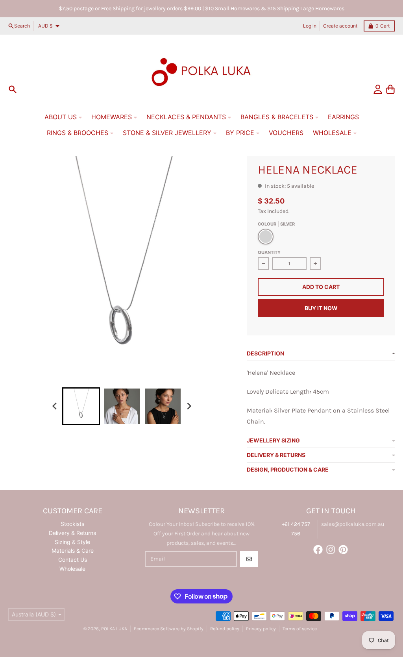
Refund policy (224, 628)
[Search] (12, 89)
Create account (340, 26)
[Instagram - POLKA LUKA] (330, 549)
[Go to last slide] (55, 406)
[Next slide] (188, 406)
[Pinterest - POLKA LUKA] (343, 549)
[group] (81, 406)
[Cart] (390, 89)
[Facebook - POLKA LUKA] (318, 549)
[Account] (378, 89)
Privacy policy (261, 628)
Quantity (269, 252)
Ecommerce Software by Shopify (168, 628)
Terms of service (300, 628)
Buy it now (321, 308)
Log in (309, 26)
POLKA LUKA (114, 628)
